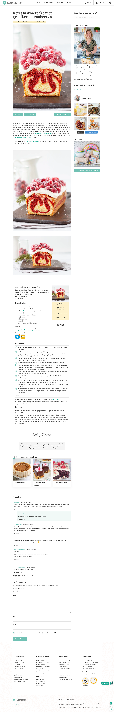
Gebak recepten (18, 672)
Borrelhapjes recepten (42, 662)
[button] (57, 325)
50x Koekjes (85, 672)
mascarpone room (24, 328)
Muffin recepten (18, 676)
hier (47, 413)
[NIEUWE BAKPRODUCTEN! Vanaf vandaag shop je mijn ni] (94, 123)
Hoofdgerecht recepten (43, 666)
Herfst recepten (40, 683)
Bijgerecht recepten (41, 660)
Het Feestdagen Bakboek (89, 668)
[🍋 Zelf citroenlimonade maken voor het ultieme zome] (80, 109)
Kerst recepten (63, 677)
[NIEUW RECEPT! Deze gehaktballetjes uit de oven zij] (94, 109)
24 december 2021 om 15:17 (25, 502)
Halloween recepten (64, 674)
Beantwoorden (19, 509)
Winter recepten (40, 685)
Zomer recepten (40, 681)
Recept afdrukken (60, 309)
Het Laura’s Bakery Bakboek (90, 662)
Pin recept (31, 114)
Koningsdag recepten (65, 668)
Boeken (69, 2)
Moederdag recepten (65, 670)
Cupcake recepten (19, 668)
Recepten (37, 2)
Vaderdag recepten (64, 672)
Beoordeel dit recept (18, 588)
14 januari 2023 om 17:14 (31, 567)
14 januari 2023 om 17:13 (31, 549)
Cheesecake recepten (20, 666)
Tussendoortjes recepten (21, 679)
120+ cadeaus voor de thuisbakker (87, 170)
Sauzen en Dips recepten (43, 672)
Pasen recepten (63, 666)
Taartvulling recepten (19, 681)
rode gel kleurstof (33, 141)
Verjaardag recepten (64, 662)
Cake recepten (18, 664)
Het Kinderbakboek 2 (87, 670)
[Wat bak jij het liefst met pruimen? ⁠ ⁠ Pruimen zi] (80, 123)
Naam (15, 616)
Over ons (60, 2)
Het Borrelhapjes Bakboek (89, 664)
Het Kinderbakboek (87, 666)
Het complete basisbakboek (89, 674)
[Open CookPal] (111, 683)
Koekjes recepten (18, 674)
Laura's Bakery (12, 3)
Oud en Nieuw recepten (65, 679)
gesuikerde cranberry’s (23, 137)
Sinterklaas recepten (64, 676)
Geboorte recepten (64, 660)
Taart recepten (18, 677)
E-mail (15, 624)
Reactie (15, 595)
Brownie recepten (19, 662)
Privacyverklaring (70, 699)
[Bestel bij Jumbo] (23, 337)
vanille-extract (25, 311)
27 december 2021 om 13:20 (34, 514)
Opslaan (61, 304)
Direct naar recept (62, 114)
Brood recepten (40, 664)
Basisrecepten (18, 660)
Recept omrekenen (60, 314)
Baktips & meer (48, 2)
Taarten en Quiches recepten (44, 674)
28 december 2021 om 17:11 (25, 538)
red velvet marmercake (43, 133)
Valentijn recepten (64, 664)
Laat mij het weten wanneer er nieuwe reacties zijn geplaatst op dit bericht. (36, 632)
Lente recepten (40, 679)
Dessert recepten (18, 670)
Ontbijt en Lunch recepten (43, 670)
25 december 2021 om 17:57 (27, 524)
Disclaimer (60, 699)
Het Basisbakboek (87, 660)
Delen (18, 114)
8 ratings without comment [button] (40, 576)
